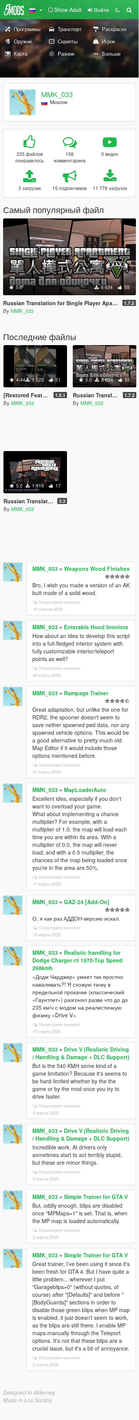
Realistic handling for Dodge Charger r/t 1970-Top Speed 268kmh (77, 960)
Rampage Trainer (86, 693)
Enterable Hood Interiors (96, 627)
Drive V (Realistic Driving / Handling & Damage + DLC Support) (80, 1053)
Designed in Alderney (29, 1392)
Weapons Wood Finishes (97, 568)
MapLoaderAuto (85, 789)
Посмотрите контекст (59, 602)
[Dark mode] (117, 9)
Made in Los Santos (27, 1400)
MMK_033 (57, 94)
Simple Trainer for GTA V (96, 1196)
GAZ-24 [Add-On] (86, 902)
